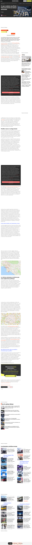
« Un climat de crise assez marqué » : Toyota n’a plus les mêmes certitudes (26, 85)
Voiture (24, 3)
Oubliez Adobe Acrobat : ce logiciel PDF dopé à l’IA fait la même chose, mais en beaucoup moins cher (12, 407)
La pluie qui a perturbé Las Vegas (12, 326)
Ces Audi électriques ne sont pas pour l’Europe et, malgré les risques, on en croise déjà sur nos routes (27, 468)
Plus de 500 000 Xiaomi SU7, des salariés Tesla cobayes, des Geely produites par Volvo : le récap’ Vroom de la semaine (10, 460)
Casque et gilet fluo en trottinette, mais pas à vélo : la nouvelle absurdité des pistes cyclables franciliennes (11, 526)
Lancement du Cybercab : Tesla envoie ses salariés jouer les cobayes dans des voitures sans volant (27, 480)
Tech (2, 388)
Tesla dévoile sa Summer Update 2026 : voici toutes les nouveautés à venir (26, 82)
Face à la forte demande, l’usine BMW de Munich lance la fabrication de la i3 (27, 526)
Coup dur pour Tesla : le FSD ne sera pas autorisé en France (26, 79)
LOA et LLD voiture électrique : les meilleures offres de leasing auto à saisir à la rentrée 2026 (11, 479)
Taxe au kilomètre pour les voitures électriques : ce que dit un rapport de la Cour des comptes (26, 76)
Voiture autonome (28, 3)
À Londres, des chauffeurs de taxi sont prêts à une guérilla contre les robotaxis (10, 466)
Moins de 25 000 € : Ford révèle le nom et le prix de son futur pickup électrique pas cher (27, 520)
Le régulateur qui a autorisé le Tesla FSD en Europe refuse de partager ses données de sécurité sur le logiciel (27, 513)
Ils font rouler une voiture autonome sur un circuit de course (12, 423)
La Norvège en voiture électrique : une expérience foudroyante (27, 507)
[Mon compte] (24, 1)
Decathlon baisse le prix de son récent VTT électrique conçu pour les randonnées (11, 520)
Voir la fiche (26, 500)
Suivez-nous (13, 33)
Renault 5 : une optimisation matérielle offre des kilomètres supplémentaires (11, 508)
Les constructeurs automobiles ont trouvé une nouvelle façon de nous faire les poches (28, 72)
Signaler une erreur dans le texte (5, 385)
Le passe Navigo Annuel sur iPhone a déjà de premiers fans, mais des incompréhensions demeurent (11, 472)
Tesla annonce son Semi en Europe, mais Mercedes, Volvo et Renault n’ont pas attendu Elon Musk (27, 451)
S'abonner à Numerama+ (10, 375)
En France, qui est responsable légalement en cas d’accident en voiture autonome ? (12, 419)
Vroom (21, 3)
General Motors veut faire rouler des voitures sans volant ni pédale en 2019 (12, 411)
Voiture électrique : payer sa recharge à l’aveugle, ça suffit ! (11, 450)
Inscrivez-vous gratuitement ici (5, 382)
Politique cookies (10, 91)
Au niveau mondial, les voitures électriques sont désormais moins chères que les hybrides (10, 498)
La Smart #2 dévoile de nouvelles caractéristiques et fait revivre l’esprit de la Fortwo (11, 514)
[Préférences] (25, 1)
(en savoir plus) (18, 85)
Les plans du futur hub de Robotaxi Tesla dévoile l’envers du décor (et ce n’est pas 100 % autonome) (27, 457)
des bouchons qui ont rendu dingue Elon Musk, (12, 186)
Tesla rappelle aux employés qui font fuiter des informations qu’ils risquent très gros (12, 427)
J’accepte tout (11, 92)
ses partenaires (11, 88)
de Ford (3, 119)
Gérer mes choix (11, 94)
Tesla (11, 56)
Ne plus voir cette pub (4, 27)
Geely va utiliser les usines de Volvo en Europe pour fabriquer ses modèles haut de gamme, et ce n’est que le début (27, 474)
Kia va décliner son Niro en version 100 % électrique (12, 415)
